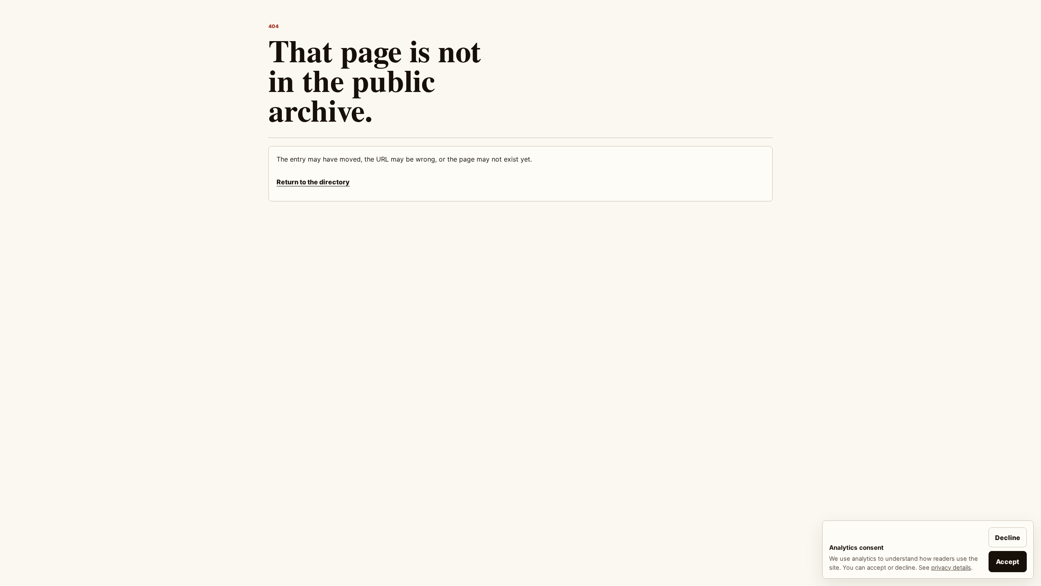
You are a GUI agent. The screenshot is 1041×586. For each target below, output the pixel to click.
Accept (1007, 562)
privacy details (951, 567)
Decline (1007, 538)
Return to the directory (313, 182)
